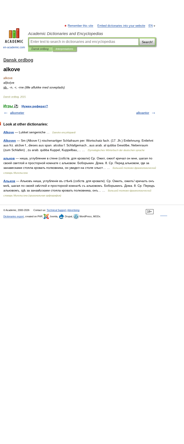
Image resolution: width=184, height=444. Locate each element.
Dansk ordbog (40, 49)
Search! (147, 42)
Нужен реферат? (35, 106)
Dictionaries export (13, 216)
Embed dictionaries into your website (121, 25)
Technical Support (56, 210)
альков (9, 158)
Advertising (73, 210)
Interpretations (64, 49)
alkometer (17, 112)
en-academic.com (14, 47)
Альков (9, 181)
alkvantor (142, 112)
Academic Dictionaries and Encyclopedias (65, 33)
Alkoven (9, 140)
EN (151, 25)
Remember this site (80, 25)
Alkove (8, 132)
